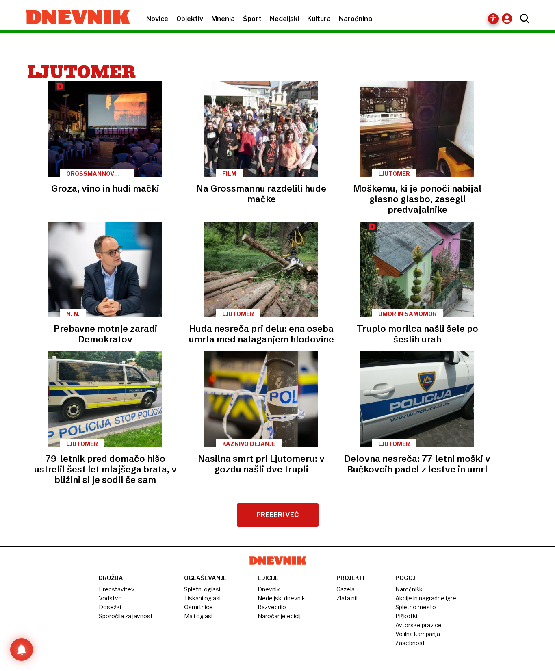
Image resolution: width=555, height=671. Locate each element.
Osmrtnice (198, 607)
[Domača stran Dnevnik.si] (73, 18)
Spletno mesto (415, 607)
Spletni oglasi (202, 589)
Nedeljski (284, 19)
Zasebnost (410, 642)
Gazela (345, 589)
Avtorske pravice (418, 624)
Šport (252, 19)
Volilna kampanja (417, 633)
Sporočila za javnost (126, 616)
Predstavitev (116, 589)
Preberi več (277, 515)
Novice (157, 19)
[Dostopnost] (493, 18)
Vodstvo (110, 598)
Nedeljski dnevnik (281, 598)
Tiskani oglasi (202, 598)
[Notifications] (21, 649)
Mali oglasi (198, 616)
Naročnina (355, 19)
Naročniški (409, 589)
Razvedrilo (272, 607)
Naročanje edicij (279, 616)
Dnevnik (269, 589)
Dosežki (110, 607)
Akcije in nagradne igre (425, 598)
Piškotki (406, 616)
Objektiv (189, 19)
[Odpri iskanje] (522, 19)
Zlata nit (347, 598)
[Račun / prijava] (509, 18)
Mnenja (223, 19)
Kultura (319, 19)
